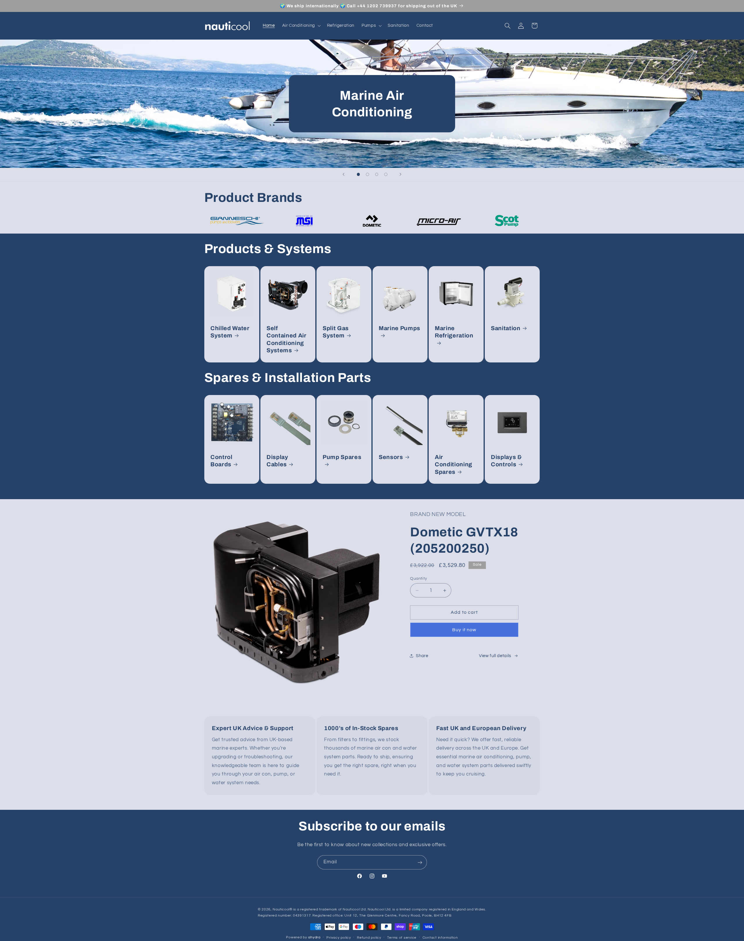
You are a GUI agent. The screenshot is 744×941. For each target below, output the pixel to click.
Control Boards (221, 460)
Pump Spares (342, 457)
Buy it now (464, 629)
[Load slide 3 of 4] (376, 174)
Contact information (440, 938)
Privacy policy (338, 938)
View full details (495, 656)
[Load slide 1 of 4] (358, 174)
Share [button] (422, 656)
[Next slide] (400, 174)
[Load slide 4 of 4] (386, 174)
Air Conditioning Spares (453, 464)
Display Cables (277, 460)
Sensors (391, 457)
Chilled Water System (230, 332)
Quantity (418, 579)
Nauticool (281, 909)
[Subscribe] (420, 862)
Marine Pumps (399, 328)
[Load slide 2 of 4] (367, 174)
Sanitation (506, 328)
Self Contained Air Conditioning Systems (287, 339)
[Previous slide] (343, 174)
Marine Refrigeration (454, 332)
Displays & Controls (506, 460)
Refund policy (369, 938)
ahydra (314, 937)
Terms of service (401, 938)
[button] (300, 25)
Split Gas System (336, 332)
